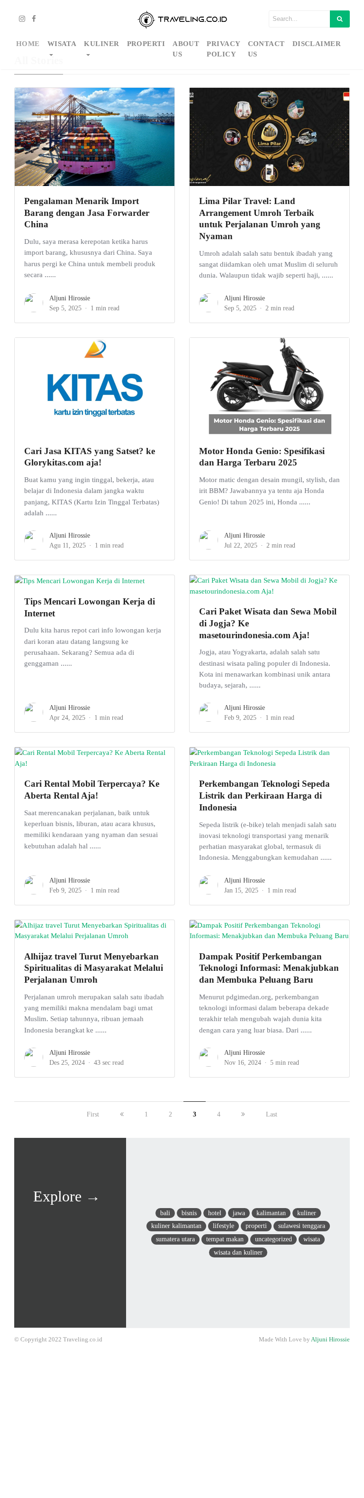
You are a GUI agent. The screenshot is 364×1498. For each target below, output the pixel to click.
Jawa (239, 1213)
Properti (146, 43)
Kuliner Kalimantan (176, 1225)
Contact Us (266, 49)
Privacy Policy (223, 49)
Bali (165, 1213)
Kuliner (101, 43)
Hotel (214, 1213)
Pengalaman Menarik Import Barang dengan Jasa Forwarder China (86, 213)
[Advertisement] (182, 1424)
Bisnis (189, 1213)
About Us (186, 49)
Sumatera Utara (175, 1239)
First (93, 1114)
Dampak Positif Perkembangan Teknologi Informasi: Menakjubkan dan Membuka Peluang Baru (269, 968)
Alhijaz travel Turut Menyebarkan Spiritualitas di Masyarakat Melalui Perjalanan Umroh (93, 968)
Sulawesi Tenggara (301, 1225)
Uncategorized (273, 1239)
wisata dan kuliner (238, 1252)
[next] (243, 1114)
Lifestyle (223, 1225)
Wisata (62, 43)
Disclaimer (316, 43)
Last (271, 1114)
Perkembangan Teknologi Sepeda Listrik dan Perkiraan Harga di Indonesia (264, 795)
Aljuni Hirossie (69, 298)
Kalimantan (271, 1213)
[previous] (122, 1114)
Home (28, 43)
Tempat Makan (225, 1239)
